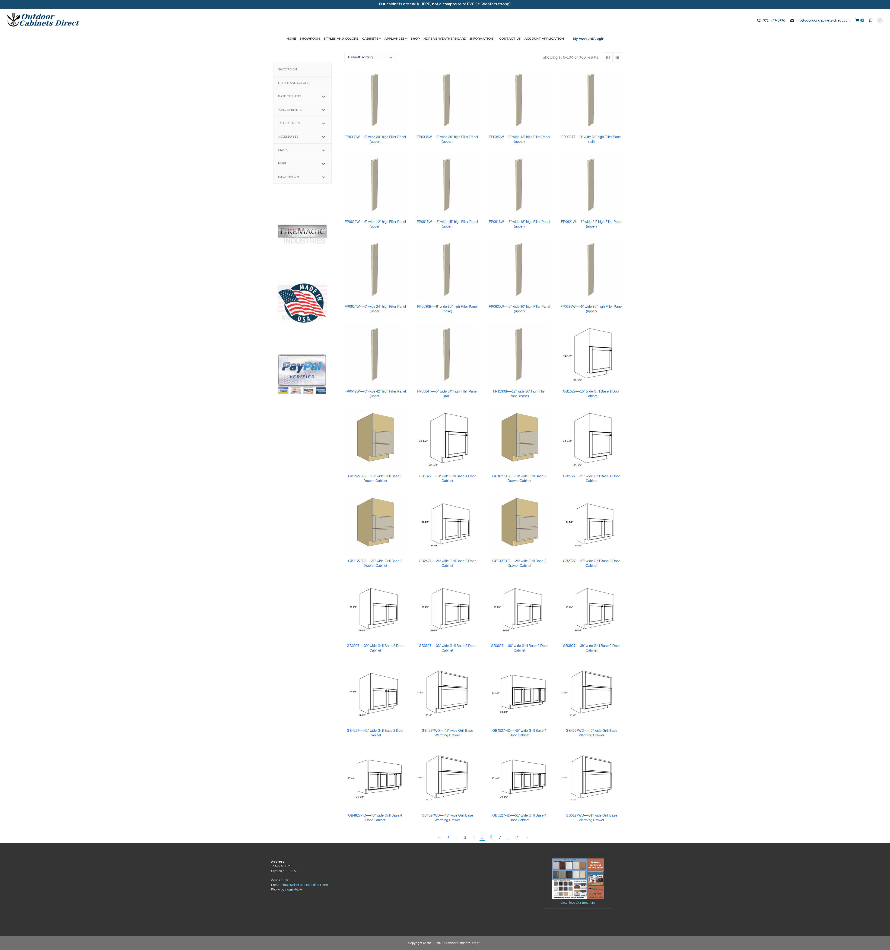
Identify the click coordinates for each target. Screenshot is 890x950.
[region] (302, 231)
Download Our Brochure (578, 902)
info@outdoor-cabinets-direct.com (823, 20)
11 (517, 837)
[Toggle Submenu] (323, 96)
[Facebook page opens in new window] (880, 20)
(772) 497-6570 (774, 20)
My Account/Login (588, 39)
